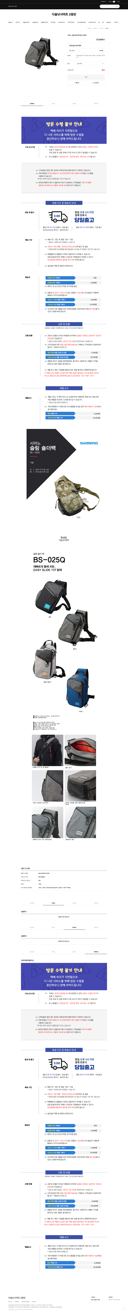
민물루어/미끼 (44, 22)
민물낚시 (10, 22)
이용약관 (17, 1301)
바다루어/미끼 (92, 22)
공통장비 (108, 22)
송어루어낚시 (61, 22)
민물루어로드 (26, 22)
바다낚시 (18, 22)
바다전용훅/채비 (81, 22)
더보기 (116, 22)
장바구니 (111, 1)
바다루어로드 (71, 22)
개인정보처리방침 (25, 1301)
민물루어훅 (35, 22)
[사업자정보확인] (26, 1307)
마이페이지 (103, 1)
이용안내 (34, 1301)
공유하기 (96, 83)
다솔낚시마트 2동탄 (64, 14)
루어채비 (53, 22)
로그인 (118, 1)
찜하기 (77, 83)
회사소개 (10, 1301)
